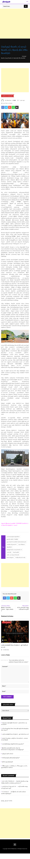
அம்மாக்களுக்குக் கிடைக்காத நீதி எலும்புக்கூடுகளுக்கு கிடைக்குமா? (14, 729)
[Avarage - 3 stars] (4, 660)
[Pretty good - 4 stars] (5, 660)
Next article (25, 605)
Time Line (8, 56)
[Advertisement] (15, 24)
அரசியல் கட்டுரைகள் (16, 56)
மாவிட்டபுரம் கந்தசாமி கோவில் (13, 554)
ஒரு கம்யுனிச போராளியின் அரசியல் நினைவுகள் (16, 541)
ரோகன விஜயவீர (10, 557)
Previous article (6, 605)
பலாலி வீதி (9, 552)
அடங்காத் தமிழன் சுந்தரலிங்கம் (13, 536)
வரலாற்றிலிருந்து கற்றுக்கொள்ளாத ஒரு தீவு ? (13, 744)
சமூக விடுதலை (21, 544)
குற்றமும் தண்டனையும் (7, 753)
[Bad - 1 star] (1, 660)
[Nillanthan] (15, 100)
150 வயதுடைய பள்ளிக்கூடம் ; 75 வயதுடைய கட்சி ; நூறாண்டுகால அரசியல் (14, 766)
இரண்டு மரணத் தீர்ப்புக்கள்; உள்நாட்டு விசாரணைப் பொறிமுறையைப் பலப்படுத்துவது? (12, 748)
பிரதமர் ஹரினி (16, 552)
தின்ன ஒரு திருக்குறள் (7, 761)
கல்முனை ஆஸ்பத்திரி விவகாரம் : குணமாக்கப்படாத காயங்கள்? (14, 723)
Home (3, 56)
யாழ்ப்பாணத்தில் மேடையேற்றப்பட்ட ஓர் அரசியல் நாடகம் (15, 734)
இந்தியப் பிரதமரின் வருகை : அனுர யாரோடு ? (7, 609)
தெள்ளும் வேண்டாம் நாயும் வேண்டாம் (14, 549)
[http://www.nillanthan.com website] (13, 100)
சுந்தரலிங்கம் (9, 547)
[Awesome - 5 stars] (7, 660)
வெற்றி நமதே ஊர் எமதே (20, 557)
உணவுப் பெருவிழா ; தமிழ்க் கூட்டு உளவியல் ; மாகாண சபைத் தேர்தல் (14, 739)
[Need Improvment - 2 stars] (3, 660)
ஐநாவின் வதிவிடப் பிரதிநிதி (12, 539)
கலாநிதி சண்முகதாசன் (11, 544)
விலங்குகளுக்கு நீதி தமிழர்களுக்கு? (10, 757)
